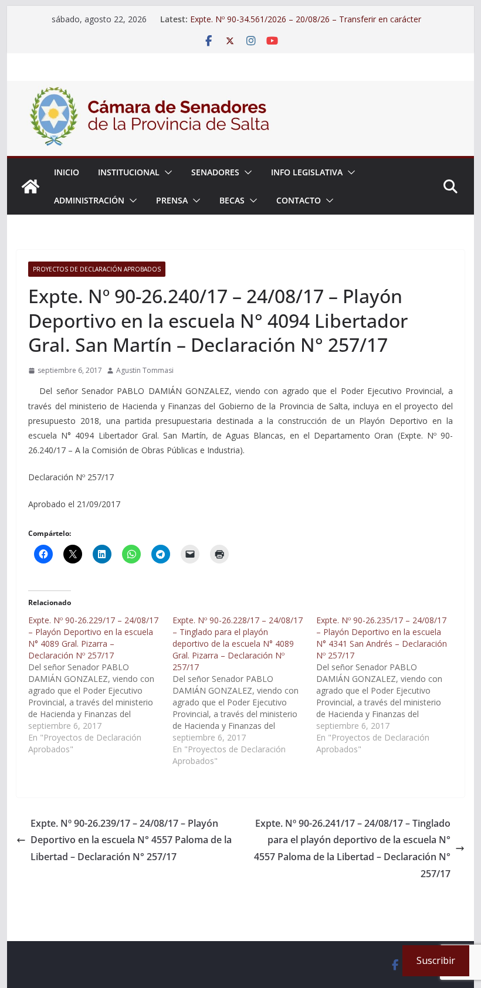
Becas (232, 200)
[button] (166, 172)
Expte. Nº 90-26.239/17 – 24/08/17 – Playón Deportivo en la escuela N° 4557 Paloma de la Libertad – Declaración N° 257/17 (131, 840)
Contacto (298, 200)
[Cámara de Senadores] (30, 186)
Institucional (129, 172)
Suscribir (435, 960)
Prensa (172, 200)
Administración (89, 200)
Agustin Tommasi (145, 370)
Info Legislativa (307, 172)
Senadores (215, 172)
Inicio (66, 172)
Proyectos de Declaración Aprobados (97, 269)
